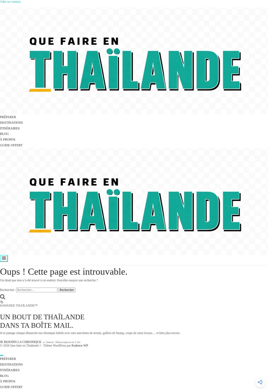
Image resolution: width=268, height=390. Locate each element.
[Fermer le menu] (1, 355)
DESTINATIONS (11, 122)
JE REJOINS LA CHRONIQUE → (23, 342)
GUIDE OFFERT (11, 145)
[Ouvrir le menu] (4, 258)
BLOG (4, 133)
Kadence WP (80, 345)
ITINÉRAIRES (10, 128)
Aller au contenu (10, 1)
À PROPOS (7, 139)
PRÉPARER (8, 117)
